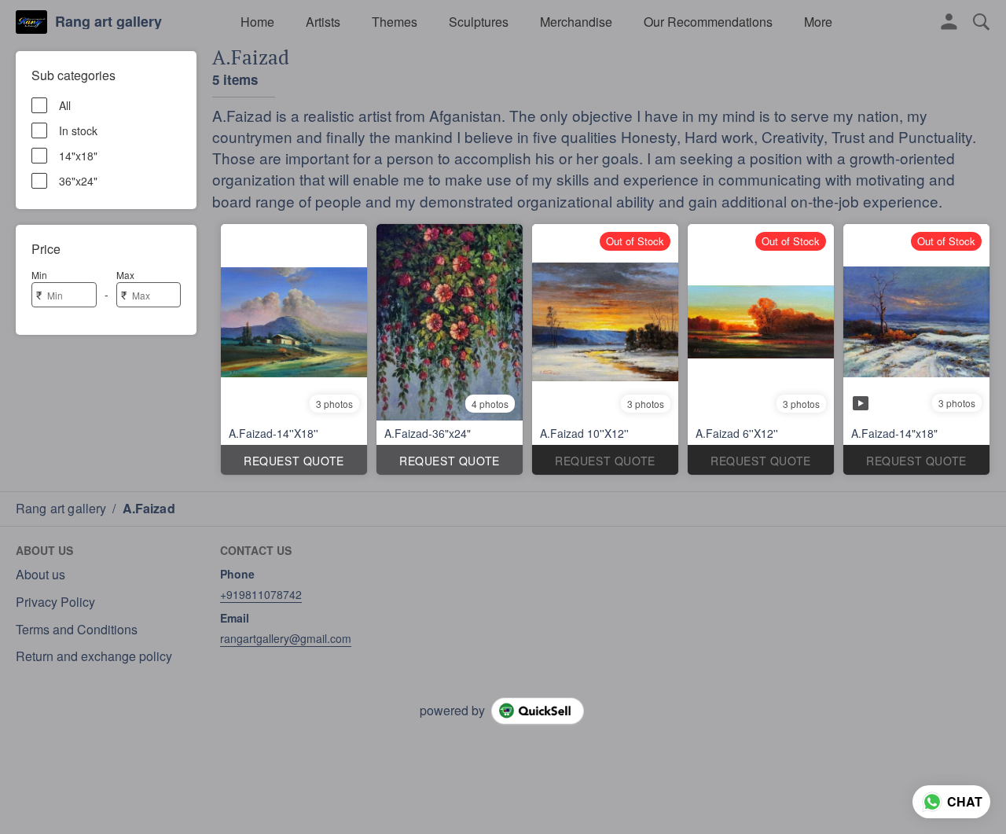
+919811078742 (261, 594)
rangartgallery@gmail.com (285, 638)
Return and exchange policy (94, 656)
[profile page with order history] (949, 22)
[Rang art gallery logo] (31, 22)
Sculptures (479, 22)
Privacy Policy (55, 602)
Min (39, 274)
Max (125, 274)
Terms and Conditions (77, 629)
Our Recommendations (708, 22)
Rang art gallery (108, 22)
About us (40, 574)
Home (257, 22)
